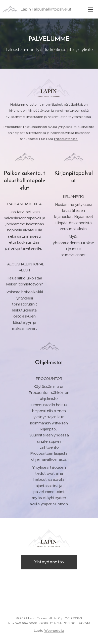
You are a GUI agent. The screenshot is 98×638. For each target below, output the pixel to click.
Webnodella (54, 630)
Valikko (90, 9)
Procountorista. (66, 139)
